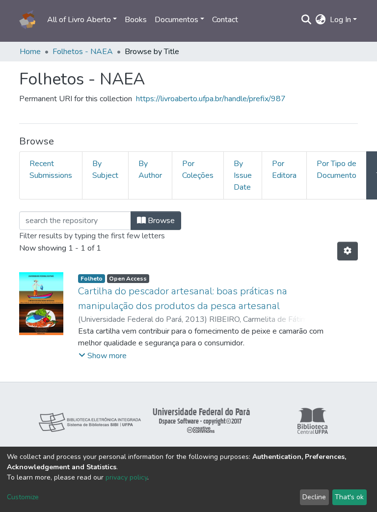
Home (30, 51)
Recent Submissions (50, 169)
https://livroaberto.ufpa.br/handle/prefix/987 (211, 98)
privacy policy (126, 477)
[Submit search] (306, 20)
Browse (160, 220)
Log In (340, 19)
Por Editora (284, 169)
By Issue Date (243, 175)
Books (136, 19)
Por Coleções (198, 169)
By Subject (105, 169)
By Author (150, 169)
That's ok (349, 497)
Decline (314, 497)
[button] (321, 20)
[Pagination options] (347, 251)
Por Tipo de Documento (336, 169)
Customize (23, 497)
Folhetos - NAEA (83, 51)
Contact (225, 19)
